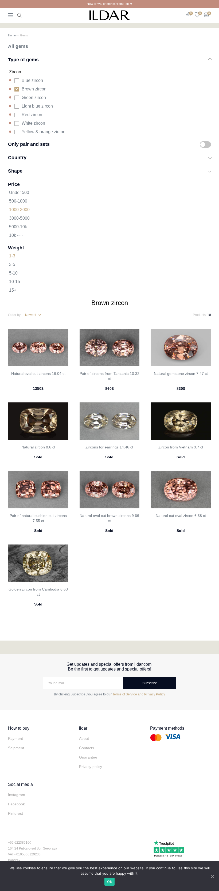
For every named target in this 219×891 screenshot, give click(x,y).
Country (17, 157)
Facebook (16, 804)
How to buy (18, 728)
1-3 (12, 256)
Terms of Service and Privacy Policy (138, 694)
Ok (109, 881)
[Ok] (212, 876)
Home (12, 35)
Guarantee (88, 757)
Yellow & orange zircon (43, 132)
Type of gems (23, 59)
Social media (20, 784)
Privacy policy (90, 766)
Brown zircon (34, 89)
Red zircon (32, 114)
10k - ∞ (15, 235)
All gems (18, 46)
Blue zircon (32, 80)
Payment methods (167, 728)
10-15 (14, 281)
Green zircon (34, 97)
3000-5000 (19, 218)
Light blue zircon (37, 106)
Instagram (16, 795)
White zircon (33, 123)
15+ (12, 290)
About (84, 738)
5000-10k (18, 226)
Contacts (86, 748)
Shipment (16, 748)
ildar (83, 728)
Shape (15, 171)
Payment (15, 738)
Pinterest (15, 813)
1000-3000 (19, 209)
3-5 (12, 264)
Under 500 (19, 192)
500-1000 (18, 201)
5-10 (13, 273)
